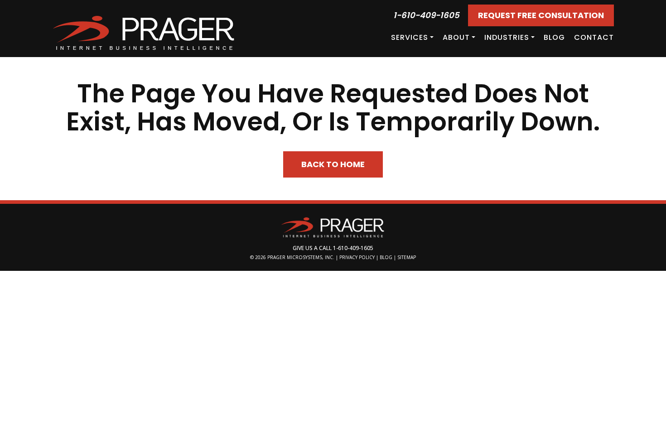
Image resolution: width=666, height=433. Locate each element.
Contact (594, 37)
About (456, 37)
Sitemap (406, 257)
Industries (506, 37)
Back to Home (333, 164)
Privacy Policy (357, 257)
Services (409, 37)
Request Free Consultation (541, 15)
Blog (554, 37)
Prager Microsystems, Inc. (301, 257)
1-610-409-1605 (426, 15)
